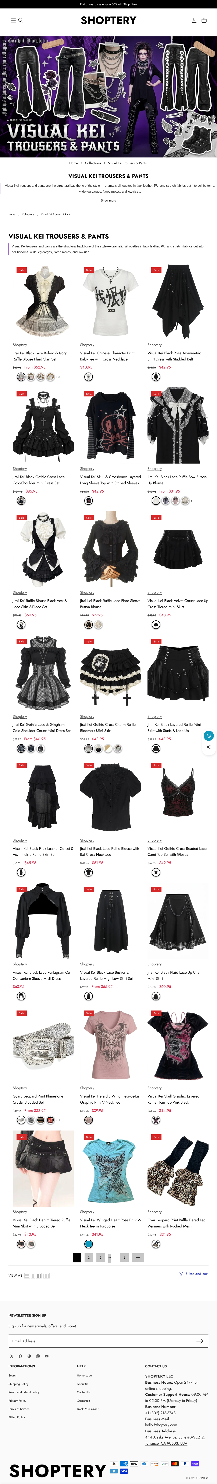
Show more (108, 200)
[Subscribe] (199, 1341)
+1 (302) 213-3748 (160, 1413)
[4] (46, 1275)
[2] (33, 1275)
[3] (39, 1275)
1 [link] (77, 1257)
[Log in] (194, 20)
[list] (27, 1275)
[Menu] (13, 20)
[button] (204, 20)
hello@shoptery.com (161, 1425)
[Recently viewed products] (209, 736)
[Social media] (209, 747)
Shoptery (20, 345)
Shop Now (130, 4)
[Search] (20, 20)
